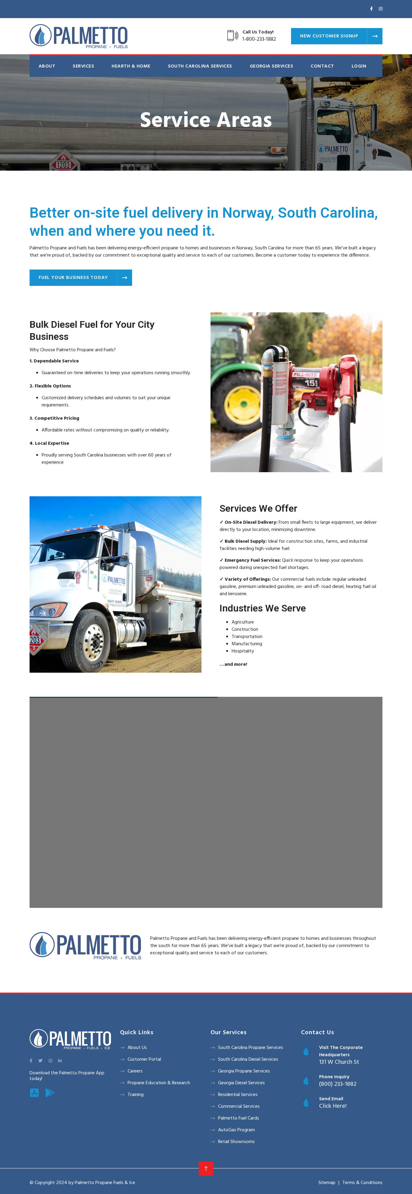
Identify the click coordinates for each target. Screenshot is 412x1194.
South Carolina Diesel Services (248, 1059)
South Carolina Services (200, 66)
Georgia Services (271, 66)
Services (83, 66)
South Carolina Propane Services (250, 1047)
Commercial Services (239, 1106)
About (47, 66)
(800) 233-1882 (338, 1084)
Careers (135, 1071)
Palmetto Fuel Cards (238, 1118)
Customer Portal (144, 1059)
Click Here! (333, 1106)
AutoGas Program (236, 1130)
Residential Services (238, 1094)
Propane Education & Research (159, 1083)
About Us (137, 1047)
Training (136, 1094)
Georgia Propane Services (244, 1071)
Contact (322, 66)
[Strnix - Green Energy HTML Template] (70, 1039)
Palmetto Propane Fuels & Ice (105, 1183)
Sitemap (327, 1183)
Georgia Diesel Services (241, 1083)
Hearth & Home (131, 66)
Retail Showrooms (236, 1141)
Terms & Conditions (362, 1183)
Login (359, 66)
